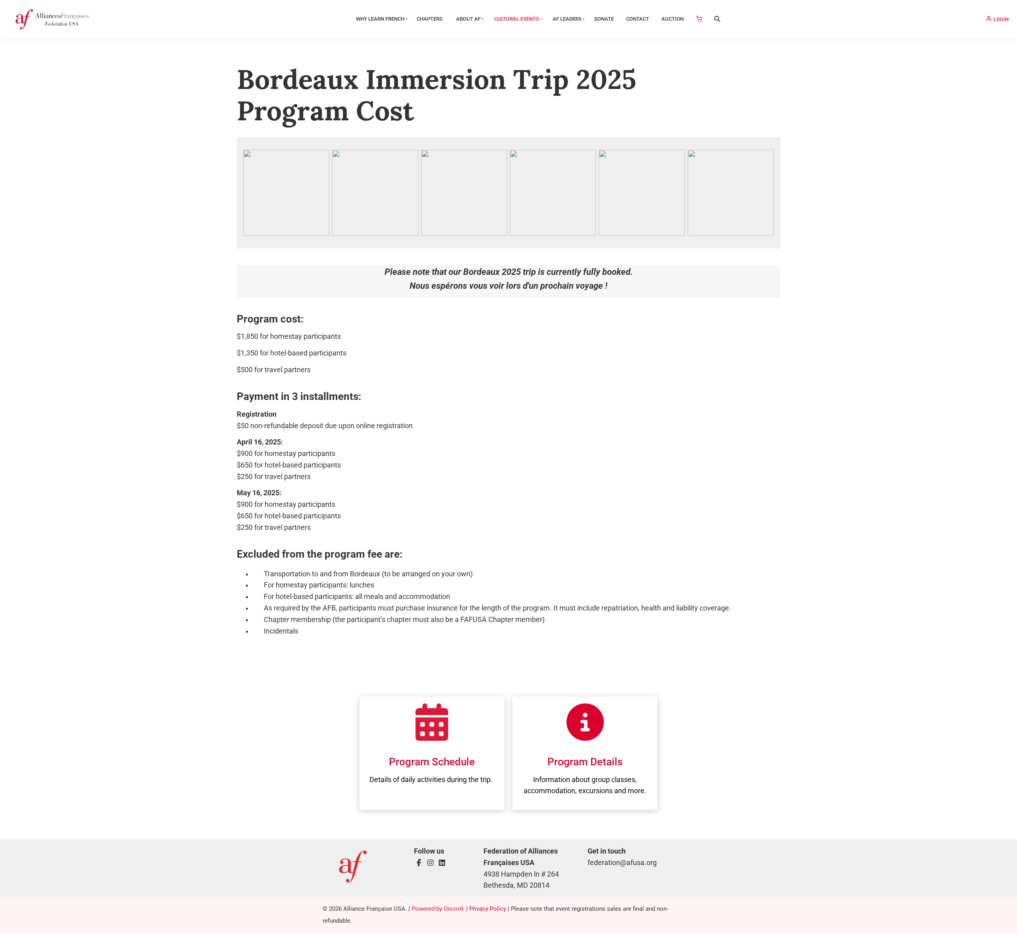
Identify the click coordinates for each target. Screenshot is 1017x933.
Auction (672, 19)
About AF (468, 19)
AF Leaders (567, 19)
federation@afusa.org (622, 863)
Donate (604, 19)
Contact (637, 19)
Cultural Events (516, 19)
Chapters (430, 19)
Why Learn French (380, 19)
